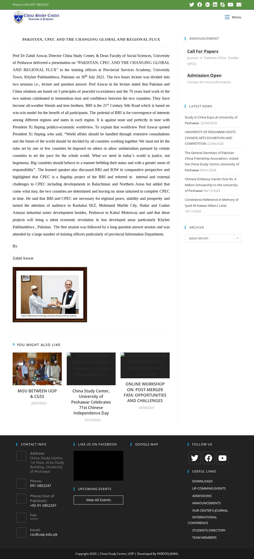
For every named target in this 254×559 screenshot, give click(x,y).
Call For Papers (202, 51)
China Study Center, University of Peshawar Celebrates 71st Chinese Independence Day (91, 402)
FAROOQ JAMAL (168, 554)
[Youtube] (230, 4)
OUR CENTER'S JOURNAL (210, 510)
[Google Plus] (207, 4)
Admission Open (204, 75)
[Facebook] (200, 4)
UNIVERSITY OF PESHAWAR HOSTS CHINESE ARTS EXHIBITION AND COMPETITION (210, 138)
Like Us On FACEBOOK (97, 444)
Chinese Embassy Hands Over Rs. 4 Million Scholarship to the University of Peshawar (211, 185)
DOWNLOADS (202, 481)
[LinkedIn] (215, 4)
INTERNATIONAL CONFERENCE (202, 520)
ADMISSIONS (202, 496)
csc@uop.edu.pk (43, 534)
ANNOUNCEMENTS (206, 503)
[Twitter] (192, 4)
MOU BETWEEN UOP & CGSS (37, 393)
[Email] (238, 4)
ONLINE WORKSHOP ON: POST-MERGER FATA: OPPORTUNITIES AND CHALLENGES (145, 392)
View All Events (98, 500)
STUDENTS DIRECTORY (208, 530)
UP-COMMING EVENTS (209, 488)
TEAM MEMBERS (204, 537)
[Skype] (222, 4)
